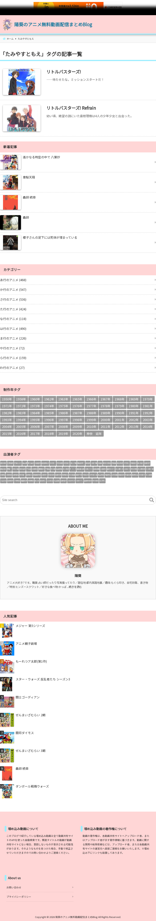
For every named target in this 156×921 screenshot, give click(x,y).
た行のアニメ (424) (13, 309)
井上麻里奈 (141, 469)
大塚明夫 (17, 481)
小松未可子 (71, 481)
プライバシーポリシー (18, 896)
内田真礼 (108, 475)
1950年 (7, 399)
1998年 (77, 419)
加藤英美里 (88, 481)
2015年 (7, 433)
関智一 (9, 469)
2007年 (49, 426)
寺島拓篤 (128, 475)
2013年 (134, 426)
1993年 (7, 419)
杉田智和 (38, 463)
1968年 (120, 399)
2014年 (148, 426)
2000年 (106, 419)
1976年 (77, 406)
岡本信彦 (22, 469)
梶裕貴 (88, 463)
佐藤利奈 (58, 475)
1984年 (35, 413)
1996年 (49, 419)
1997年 (63, 419)
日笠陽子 (67, 463)
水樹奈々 (44, 475)
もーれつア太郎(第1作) (31, 661)
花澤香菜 (10, 463)
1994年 (21, 419)
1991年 (134, 413)
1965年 (77, 399)
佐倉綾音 (59, 469)
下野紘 (47, 469)
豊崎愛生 (41, 469)
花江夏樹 (149, 475)
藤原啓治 (135, 475)
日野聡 (2, 475)
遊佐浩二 (43, 481)
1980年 (134, 406)
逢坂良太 (29, 475)
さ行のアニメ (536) (13, 299)
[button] (151, 500)
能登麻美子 (45, 463)
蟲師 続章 (22, 768)
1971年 (7, 406)
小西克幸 (9, 475)
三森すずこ (79, 481)
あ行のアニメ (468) (13, 280)
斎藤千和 (79, 475)
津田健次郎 (37, 475)
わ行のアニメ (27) (12, 367)
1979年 (120, 406)
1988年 (91, 413)
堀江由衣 (31, 463)
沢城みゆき (18, 463)
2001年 (120, 419)
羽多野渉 (10, 481)
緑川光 (37, 481)
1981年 (148, 406)
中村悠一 (53, 463)
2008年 (63, 426)
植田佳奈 (121, 475)
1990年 (120, 413)
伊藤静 (113, 463)
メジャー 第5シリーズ (30, 626)
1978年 (106, 406)
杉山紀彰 (57, 481)
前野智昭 (16, 475)
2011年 (106, 426)
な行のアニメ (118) (13, 318)
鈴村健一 (22, 475)
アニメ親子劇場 (26, 643)
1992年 (148, 413)
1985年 (49, 413)
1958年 (21, 399)
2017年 (35, 433)
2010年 (91, 426)
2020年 (77, 433)
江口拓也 (50, 481)
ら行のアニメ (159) (13, 357)
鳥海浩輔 (96, 469)
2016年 (21, 433)
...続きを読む (74, 587)
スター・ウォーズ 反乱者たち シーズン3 (43, 679)
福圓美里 (24, 481)
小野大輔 (94, 463)
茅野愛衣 (134, 463)
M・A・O (73, 469)
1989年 (106, 413)
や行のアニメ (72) (12, 348)
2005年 (21, 426)
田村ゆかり (111, 469)
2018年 (49, 433)
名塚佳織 (114, 475)
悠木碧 (53, 469)
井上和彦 (66, 469)
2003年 (148, 419)
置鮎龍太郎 (80, 469)
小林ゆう (127, 469)
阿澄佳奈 (51, 475)
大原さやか (89, 469)
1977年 (91, 406)
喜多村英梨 (107, 463)
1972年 (21, 406)
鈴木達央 (95, 481)
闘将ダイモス (25, 733)
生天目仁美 (93, 475)
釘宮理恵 (60, 463)
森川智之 (140, 463)
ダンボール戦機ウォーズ (32, 786)
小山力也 (3, 481)
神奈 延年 (94, 433)
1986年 (63, 413)
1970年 (148, 399)
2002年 (134, 419)
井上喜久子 (119, 469)
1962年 (49, 399)
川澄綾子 (103, 469)
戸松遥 (28, 469)
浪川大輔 (73, 463)
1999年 (91, 419)
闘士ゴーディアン (28, 697)
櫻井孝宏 (3, 463)
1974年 (49, 406)
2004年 (7, 426)
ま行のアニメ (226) (13, 338)
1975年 (63, 406)
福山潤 (24, 463)
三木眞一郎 (150, 469)
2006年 (35, 426)
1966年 (91, 399)
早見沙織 (16, 469)
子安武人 (127, 463)
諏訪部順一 (81, 463)
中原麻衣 (31, 481)
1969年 (134, 399)
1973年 (35, 406)
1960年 (35, 399)
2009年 (77, 426)
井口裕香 (72, 475)
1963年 (63, 399)
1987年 (77, 413)
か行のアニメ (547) (13, 289)
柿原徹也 (65, 475)
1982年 (7, 413)
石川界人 (102, 481)
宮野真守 (147, 463)
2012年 (120, 426)
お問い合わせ (13, 887)
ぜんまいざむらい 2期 (30, 715)
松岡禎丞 (35, 469)
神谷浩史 (120, 463)
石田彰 (100, 463)
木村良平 (142, 475)
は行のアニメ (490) (13, 328)
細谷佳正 (3, 469)
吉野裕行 (63, 481)
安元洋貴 (134, 469)
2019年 (63, 433)
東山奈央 (101, 475)
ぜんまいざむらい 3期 (30, 750)
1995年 (35, 419)
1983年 (21, 413)
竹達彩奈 (86, 475)
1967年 (106, 399)
